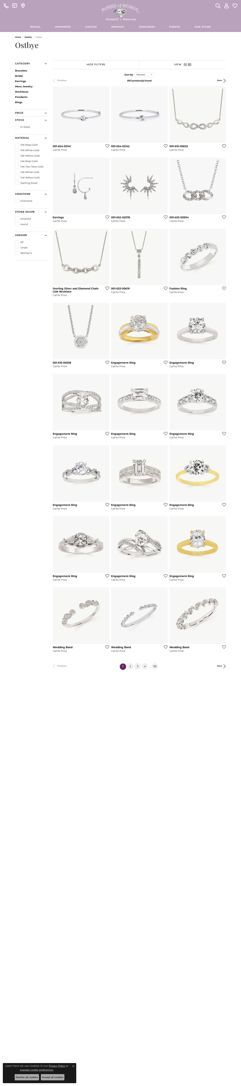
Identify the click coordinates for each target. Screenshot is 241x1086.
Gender (21, 235)
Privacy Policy (57, 1065)
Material (22, 138)
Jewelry (117, 27)
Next (219, 81)
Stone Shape (25, 212)
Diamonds (63, 27)
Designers (147, 27)
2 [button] (130, 666)
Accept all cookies (52, 1077)
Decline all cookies (27, 1077)
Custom (91, 27)
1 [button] (124, 666)
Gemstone (23, 194)
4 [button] (145, 666)
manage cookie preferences (36, 1069)
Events (174, 27)
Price (19, 113)
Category (22, 63)
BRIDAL (35, 27)
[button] (218, 5)
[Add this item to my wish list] (106, 146)
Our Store (202, 27)
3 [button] (137, 666)
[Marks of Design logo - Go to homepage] (121, 11)
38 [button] (154, 666)
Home (18, 37)
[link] (6, 5)
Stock (19, 120)
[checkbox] (22, 127)
